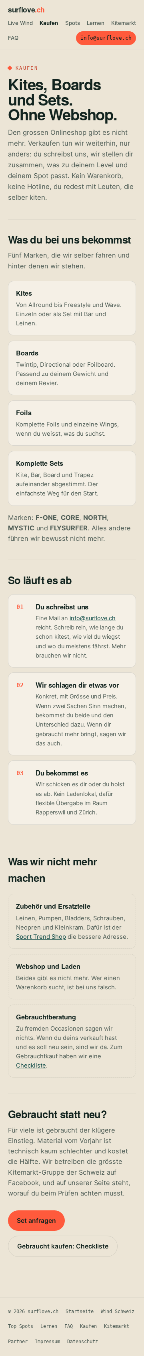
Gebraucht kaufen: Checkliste (62, 1246)
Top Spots (20, 1326)
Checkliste (31, 1065)
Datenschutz (82, 1341)
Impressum (47, 1341)
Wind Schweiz (117, 1311)
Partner (18, 1341)
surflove (26, 9)
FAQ (13, 38)
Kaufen (49, 23)
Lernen (95, 23)
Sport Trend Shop (41, 936)
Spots (72, 23)
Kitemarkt (123, 23)
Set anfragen (36, 1220)
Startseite (80, 1311)
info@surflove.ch (106, 38)
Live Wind (20, 23)
